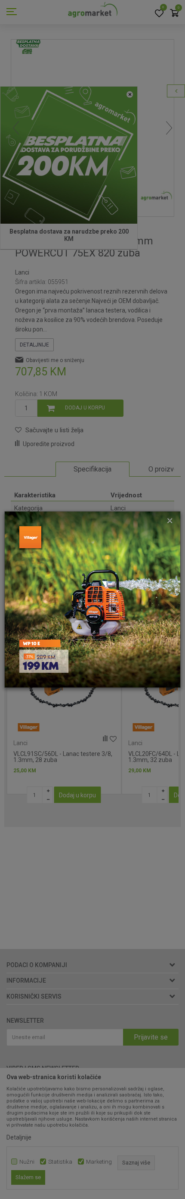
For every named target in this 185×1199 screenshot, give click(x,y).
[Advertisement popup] (92, 599)
